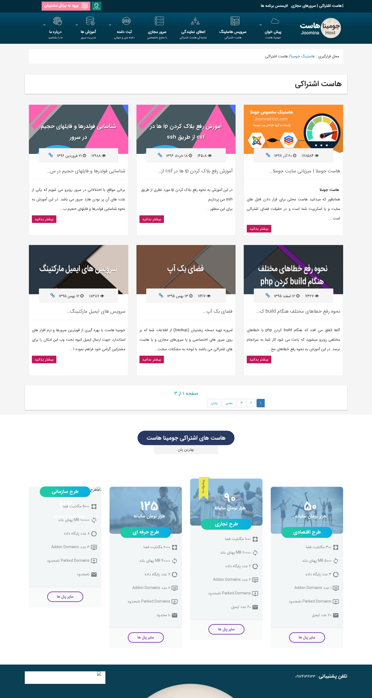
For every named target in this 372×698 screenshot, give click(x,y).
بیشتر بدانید (259, 229)
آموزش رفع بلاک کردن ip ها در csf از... (195, 171)
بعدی (229, 403)
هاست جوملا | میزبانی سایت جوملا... (304, 171)
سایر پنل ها (307, 637)
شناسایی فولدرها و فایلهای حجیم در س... (86, 171)
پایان (214, 403)
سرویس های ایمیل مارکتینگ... (96, 311)
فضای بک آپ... (218, 311)
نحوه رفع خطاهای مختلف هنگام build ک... (298, 311)
